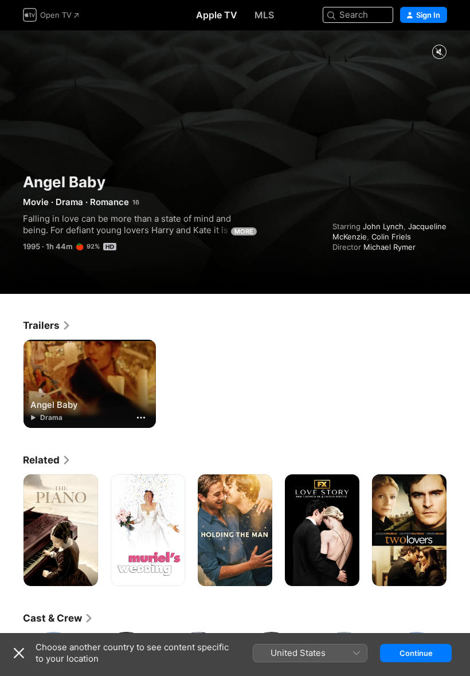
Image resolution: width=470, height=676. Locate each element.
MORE (243, 231)
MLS (264, 15)
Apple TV (216, 15)
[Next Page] (459, 530)
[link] (47, 325)
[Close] (19, 653)
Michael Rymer (389, 246)
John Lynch (383, 226)
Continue (416, 653)
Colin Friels (391, 236)
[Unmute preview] (439, 52)
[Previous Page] (11, 530)
